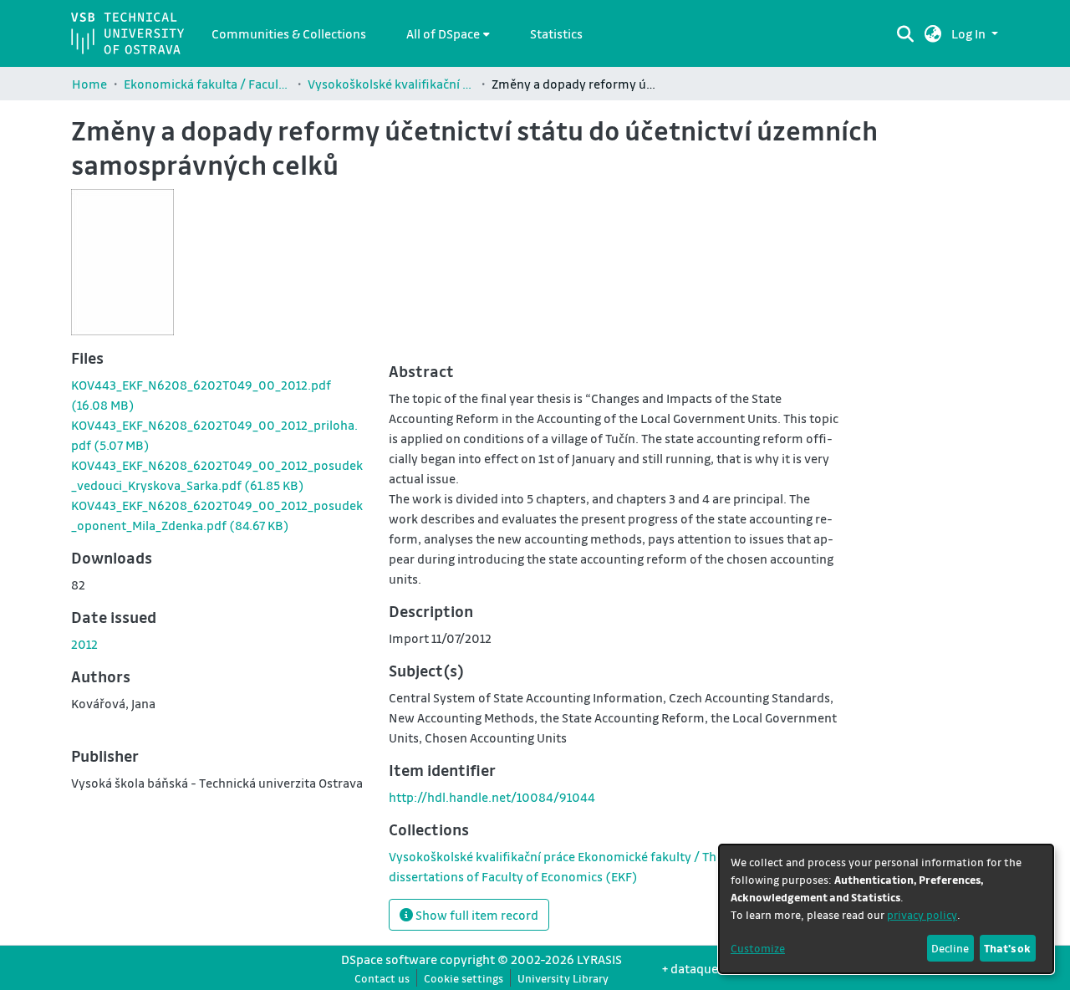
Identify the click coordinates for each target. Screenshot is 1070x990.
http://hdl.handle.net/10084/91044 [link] (492, 796)
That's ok (1007, 948)
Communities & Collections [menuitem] (288, 33)
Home (89, 83)
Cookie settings (463, 978)
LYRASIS (599, 959)
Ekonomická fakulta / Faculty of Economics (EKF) (207, 83)
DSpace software (389, 959)
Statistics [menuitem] (556, 33)
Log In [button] (969, 33)
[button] (933, 33)
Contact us (382, 978)
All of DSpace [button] (443, 33)
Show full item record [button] (475, 914)
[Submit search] (905, 33)
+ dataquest (695, 968)
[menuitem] (448, 33)
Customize (758, 948)
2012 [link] (84, 643)
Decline (950, 948)
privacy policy (922, 914)
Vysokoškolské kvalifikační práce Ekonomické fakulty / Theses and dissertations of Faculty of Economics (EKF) (391, 83)
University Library (563, 978)
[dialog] (886, 909)
